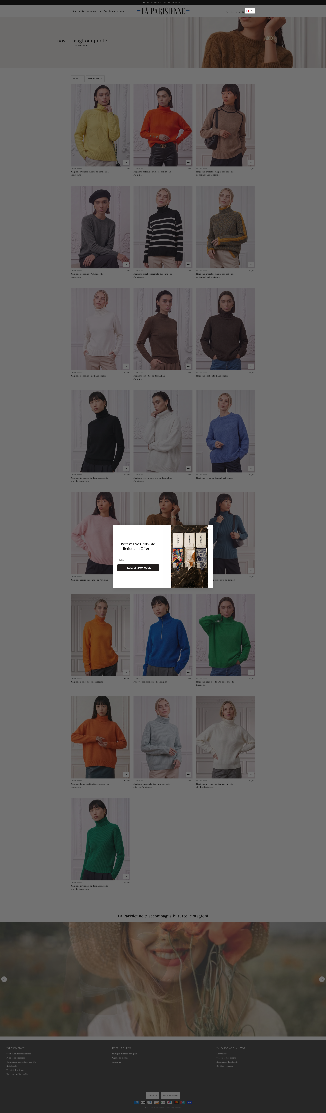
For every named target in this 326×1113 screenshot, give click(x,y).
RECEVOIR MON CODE (138, 568)
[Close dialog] (209, 528)
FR (251, 10)
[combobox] (250, 10)
